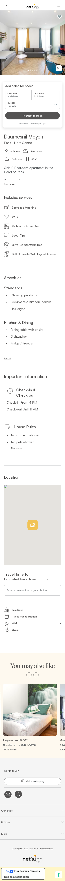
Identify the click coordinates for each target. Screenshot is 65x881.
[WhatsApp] (18, 794)
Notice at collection (16, 876)
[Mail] (8, 794)
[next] (36, 675)
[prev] (29, 675)
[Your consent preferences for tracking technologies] (58, 874)
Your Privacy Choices (26, 871)
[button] (32, 115)
